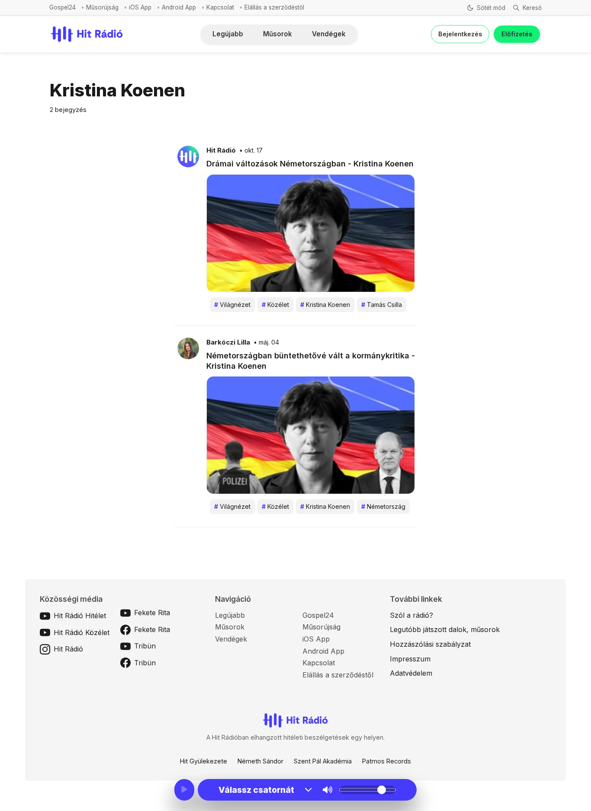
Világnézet (232, 304)
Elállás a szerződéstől (274, 7)
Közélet (275, 304)
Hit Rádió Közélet (81, 632)
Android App (179, 7)
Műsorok (277, 34)
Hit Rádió (221, 150)
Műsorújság (102, 7)
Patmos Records (386, 761)
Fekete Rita (152, 612)
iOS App (140, 7)
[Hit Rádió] (188, 156)
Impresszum (410, 659)
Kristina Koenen (325, 304)
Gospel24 (62, 7)
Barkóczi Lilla (228, 342)
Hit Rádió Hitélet (80, 615)
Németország (383, 506)
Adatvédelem (411, 673)
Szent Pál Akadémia (323, 761)
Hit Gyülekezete (203, 761)
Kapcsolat (220, 7)
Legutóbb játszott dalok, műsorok (445, 629)
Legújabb (227, 34)
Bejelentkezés (460, 34)
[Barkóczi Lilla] (188, 348)
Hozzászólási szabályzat (430, 644)
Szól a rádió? (411, 615)
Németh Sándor (260, 761)
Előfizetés (516, 34)
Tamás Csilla (381, 304)
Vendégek (329, 34)
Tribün (145, 646)
